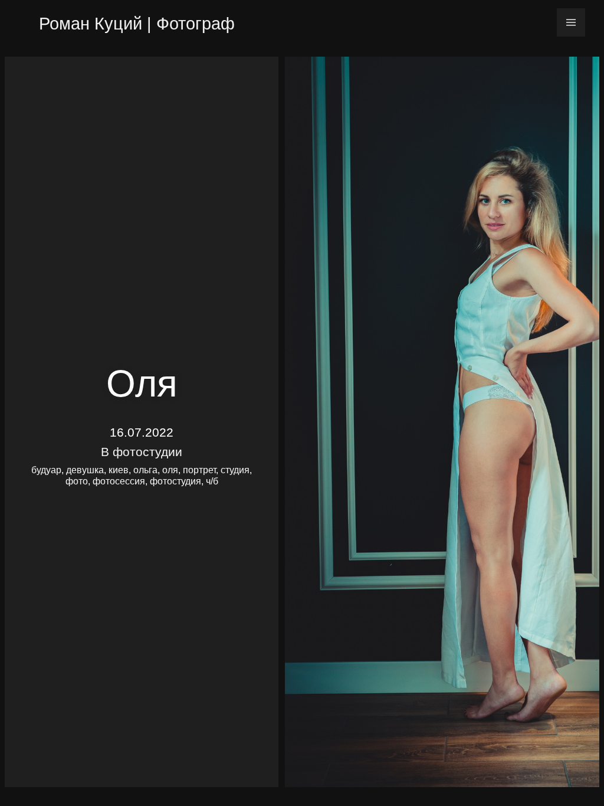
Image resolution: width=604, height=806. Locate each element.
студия (235, 470)
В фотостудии (141, 451)
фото (76, 481)
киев (119, 470)
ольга (145, 470)
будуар (46, 470)
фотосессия (119, 481)
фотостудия (175, 481)
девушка (85, 470)
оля (170, 470)
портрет (199, 470)
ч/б (212, 481)
